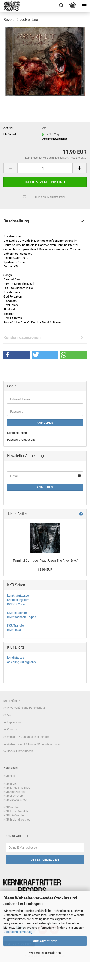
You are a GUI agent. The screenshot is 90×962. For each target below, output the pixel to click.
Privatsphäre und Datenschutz (26, 707)
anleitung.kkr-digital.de (22, 662)
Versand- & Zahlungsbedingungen (28, 737)
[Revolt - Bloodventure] (45, 61)
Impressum (14, 722)
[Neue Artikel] (81, 514)
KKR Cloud (14, 630)
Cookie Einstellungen (20, 751)
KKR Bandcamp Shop (16, 787)
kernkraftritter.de (18, 595)
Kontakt (12, 729)
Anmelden (45, 422)
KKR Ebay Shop (13, 795)
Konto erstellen (17, 433)
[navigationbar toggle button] (84, 6)
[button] (10, 168)
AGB (9, 715)
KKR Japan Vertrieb (15, 811)
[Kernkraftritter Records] (10, 6)
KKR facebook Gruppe (21, 617)
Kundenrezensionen (22, 337)
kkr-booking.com (18, 600)
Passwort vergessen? (21, 439)
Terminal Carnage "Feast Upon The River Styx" (45, 560)
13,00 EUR (45, 569)
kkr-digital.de (15, 657)
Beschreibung (16, 221)
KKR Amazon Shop (15, 791)
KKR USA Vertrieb (14, 815)
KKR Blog (9, 775)
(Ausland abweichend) (54, 138)
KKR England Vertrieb (16, 819)
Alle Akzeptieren (45, 941)
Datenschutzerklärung (17, 932)
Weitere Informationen (45, 953)
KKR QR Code (16, 604)
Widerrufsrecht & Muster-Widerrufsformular (33, 744)
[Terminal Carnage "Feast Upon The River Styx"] (45, 538)
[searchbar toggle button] (61, 6)
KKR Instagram (17, 612)
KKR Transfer (16, 625)
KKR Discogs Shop (15, 799)
